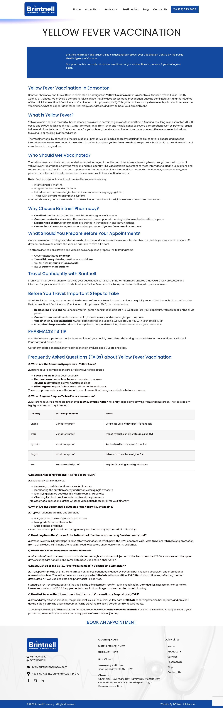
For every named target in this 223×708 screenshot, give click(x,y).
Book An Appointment (111, 622)
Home (77, 9)
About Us (90, 9)
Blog (146, 9)
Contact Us (160, 9)
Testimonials (131, 9)
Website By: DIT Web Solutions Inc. (178, 704)
